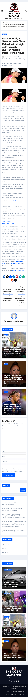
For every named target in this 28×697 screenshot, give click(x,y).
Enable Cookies (6, 221)
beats (13, 59)
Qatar (12, 61)
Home (7, 691)
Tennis (10, 65)
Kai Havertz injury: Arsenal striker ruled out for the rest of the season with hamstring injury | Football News (8, 293)
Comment (5, 429)
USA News (5, 552)
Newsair (22, 686)
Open (8, 61)
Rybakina (9, 63)
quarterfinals (19, 61)
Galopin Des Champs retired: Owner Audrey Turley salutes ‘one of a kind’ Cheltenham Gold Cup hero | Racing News (13, 351)
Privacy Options (14, 200)
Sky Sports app (15, 263)
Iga (25, 59)
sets (14, 63)
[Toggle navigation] (2, 10)
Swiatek (5, 65)
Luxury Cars (5, 544)
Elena (21, 59)
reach (4, 63)
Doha (17, 59)
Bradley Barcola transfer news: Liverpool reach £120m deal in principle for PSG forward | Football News (14, 408)
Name (4, 451)
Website (4, 461)
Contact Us (14, 691)
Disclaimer (21, 691)
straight (19, 63)
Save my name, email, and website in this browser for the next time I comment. (13, 470)
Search (6, 485)
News (4, 61)
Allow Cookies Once (8, 223)
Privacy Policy (9, 694)
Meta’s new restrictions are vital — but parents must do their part (12, 509)
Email (4, 456)
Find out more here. (18, 270)
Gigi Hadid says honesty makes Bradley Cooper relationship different (13, 531)
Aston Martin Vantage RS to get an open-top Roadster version (13, 503)
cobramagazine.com (12, 56)
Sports (4, 34)
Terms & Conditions (19, 694)
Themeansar (14, 688)
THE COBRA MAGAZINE (13, 15)
